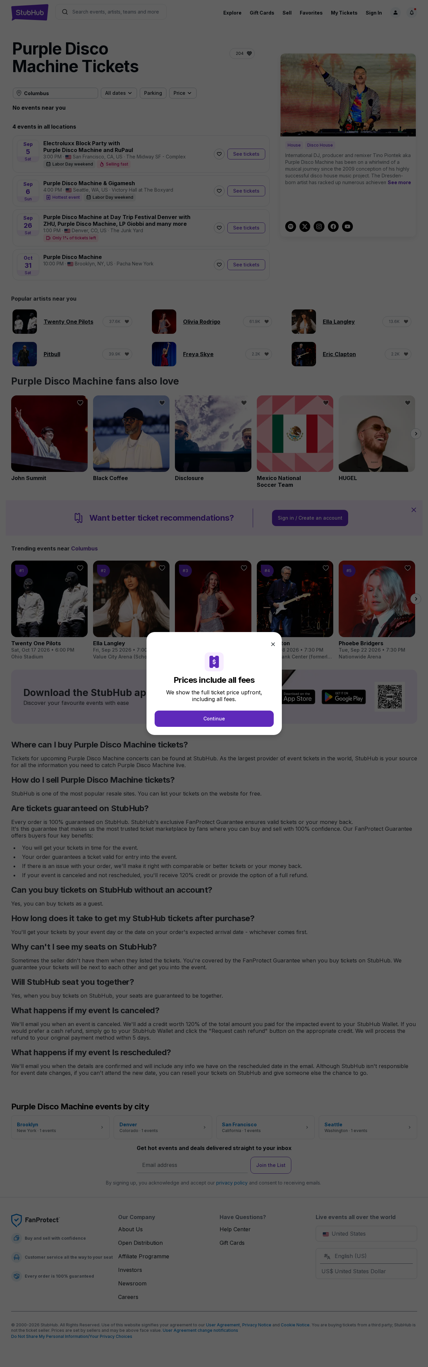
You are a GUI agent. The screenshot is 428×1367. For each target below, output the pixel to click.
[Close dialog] (273, 644)
